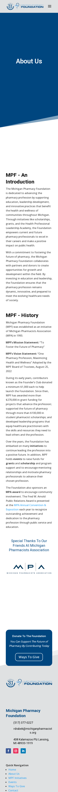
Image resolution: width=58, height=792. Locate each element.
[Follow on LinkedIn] (23, 750)
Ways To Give (29, 657)
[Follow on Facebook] (8, 750)
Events (12, 782)
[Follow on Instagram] (15, 750)
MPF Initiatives (17, 778)
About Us (13, 774)
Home (12, 769)
